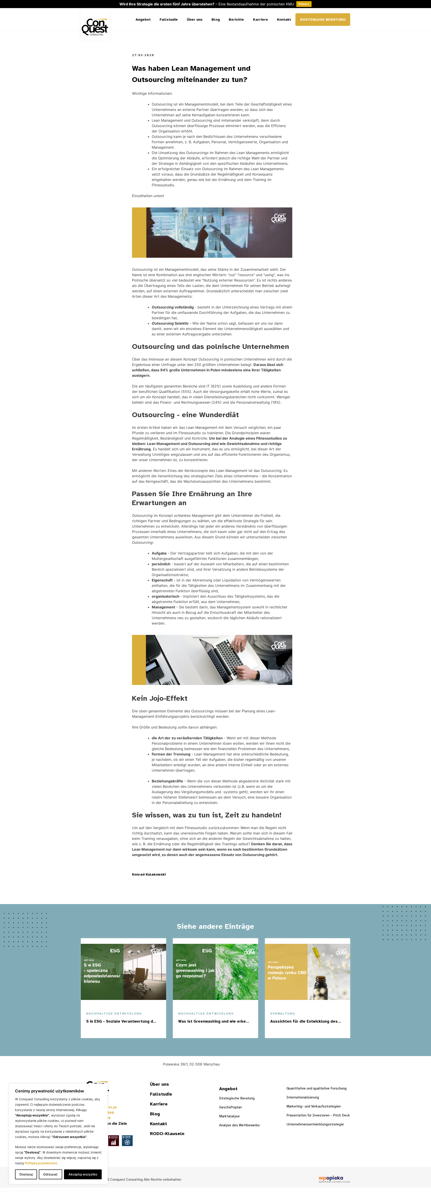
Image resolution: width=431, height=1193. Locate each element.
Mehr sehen (141, 1030)
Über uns (194, 19)
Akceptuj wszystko (82, 1174)
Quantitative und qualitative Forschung (316, 1088)
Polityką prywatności (41, 1163)
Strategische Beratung (237, 1098)
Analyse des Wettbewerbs (239, 1125)
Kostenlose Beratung (322, 19)
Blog (215, 19)
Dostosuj (26, 1174)
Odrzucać (50, 1174)
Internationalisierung (302, 1097)
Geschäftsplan (230, 1107)
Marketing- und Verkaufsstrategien (313, 1106)
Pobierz (304, 4)
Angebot (143, 19)
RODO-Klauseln (167, 1133)
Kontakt (284, 19)
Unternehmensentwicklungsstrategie (315, 1124)
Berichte (236, 19)
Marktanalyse (229, 1116)
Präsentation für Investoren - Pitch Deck (318, 1115)
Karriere (260, 19)
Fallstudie (169, 19)
